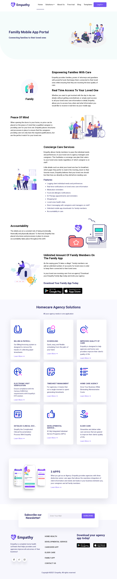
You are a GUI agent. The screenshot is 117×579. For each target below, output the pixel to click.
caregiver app (51, 547)
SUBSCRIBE (88, 516)
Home (40, 5)
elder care (50, 552)
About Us (61, 5)
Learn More (18, 356)
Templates (88, 5)
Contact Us (50, 563)
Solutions (49, 5)
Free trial (71, 5)
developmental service (56, 542)
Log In (99, 5)
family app (50, 558)
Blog (79, 5)
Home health (51, 536)
